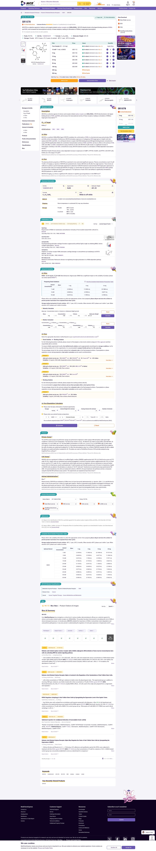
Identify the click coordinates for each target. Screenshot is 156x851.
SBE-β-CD (78, 366)
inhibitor (77, 774)
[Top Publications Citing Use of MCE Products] (49, 94)
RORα (110, 27)
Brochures (81, 823)
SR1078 (69, 12)
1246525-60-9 (47, 36)
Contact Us (23, 809)
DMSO (53, 277)
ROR (63, 12)
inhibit (82, 774)
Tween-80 (85, 358)
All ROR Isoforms (46, 129)
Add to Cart (126, 127)
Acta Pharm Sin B (45, 236)
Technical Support (54, 809)
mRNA (106, 167)
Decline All (114, 847)
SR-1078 (63, 774)
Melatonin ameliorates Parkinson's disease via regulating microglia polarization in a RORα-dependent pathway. (71, 259)
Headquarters (24, 814)
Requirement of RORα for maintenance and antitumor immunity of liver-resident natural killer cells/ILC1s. (70, 230)
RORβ (62, 129)
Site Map (59, 840)
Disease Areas (45, 592)
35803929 (57, 263)
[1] (55, 117)
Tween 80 (78, 420)
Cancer (54, 592)
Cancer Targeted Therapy (55, 595)
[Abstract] (44, 231)
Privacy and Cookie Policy (73, 840)
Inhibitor (72, 774)
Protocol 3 (45, 371)
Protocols (81, 821)
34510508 (62, 233)
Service (51, 811)
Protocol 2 (45, 363)
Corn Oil (74, 374)
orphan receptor (62, 27)
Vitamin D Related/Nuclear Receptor (50, 12)
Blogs (80, 818)
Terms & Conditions (54, 821)
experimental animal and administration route (85, 337)
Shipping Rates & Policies (56, 818)
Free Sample (82, 809)
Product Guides (82, 816)
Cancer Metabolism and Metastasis (72, 595)
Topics (80, 814)
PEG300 (74, 358)
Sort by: (95, 224)
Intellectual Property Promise (57, 823)
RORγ (26, 29)
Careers (23, 821)
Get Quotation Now (126, 131)
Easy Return (53, 816)
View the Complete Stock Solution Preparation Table (99, 281)
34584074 (60, 255)
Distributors (24, 816)
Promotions (82, 825)
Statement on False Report (27, 818)
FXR (113, 143)
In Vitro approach (100, 342)
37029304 (62, 247)
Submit (121, 820)
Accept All (128, 847)
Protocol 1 (45, 355)
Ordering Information (55, 814)
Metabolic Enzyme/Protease (32, 12)
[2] (56, 117)
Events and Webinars (84, 827)
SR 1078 (57, 774)
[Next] (23, 64)
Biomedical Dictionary (84, 832)
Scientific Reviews (83, 811)
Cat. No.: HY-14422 (27, 17)
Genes (80, 830)
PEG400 (72, 420)
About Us (23, 811)
